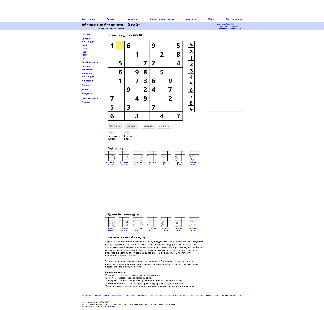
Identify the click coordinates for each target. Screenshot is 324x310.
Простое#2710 (138, 163)
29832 (224, 24)
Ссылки (86, 102)
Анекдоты (190, 19)
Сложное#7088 (152, 163)
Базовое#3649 (193, 163)
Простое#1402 (180, 163)
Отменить (114, 126)
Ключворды (132, 19)
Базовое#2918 (124, 229)
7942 (228, 28)
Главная (86, 34)
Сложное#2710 (110, 163)
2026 (85, 45)
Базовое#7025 (180, 229)
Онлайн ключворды (88, 68)
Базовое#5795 (152, 229)
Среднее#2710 (124, 163)
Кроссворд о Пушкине (173, 295)
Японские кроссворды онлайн (151, 295)
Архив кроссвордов (190, 295)
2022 (85, 58)
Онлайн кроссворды (88, 40)
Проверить (147, 126)
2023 (85, 55)
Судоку (110, 19)
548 (226, 26)
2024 (85, 51)
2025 (85, 48)
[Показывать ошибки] (110, 132)
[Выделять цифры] (126, 132)
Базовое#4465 (110, 229)
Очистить (164, 126)
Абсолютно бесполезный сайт (111, 24)
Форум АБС (87, 93)
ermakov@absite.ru (112, 306)
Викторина (87, 80)
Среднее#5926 (166, 163)
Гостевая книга (234, 19)
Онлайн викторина (234, 295)
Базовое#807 (166, 229)
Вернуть (131, 126)
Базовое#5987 (193, 229)
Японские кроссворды (162, 19)
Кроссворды (88, 19)
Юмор (211, 19)
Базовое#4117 (138, 229)
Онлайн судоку (90, 62)
